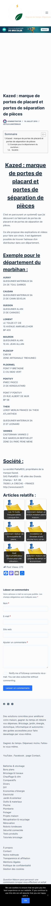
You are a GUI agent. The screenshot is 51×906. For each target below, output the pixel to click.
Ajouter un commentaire (15, 642)
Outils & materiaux (12, 124)
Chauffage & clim (12, 776)
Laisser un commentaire (18, 688)
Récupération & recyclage (16, 819)
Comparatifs (9, 780)
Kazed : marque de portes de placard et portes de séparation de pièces (24, 140)
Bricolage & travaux (13, 773)
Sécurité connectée (13, 830)
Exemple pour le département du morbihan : (24, 145)
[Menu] (47, 12)
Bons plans (8, 769)
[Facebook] (4, 704)
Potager (7, 812)
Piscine (6, 805)
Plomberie (8, 808)
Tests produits (10, 833)
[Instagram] (12, 704)
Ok (25, 900)
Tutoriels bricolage (12, 837)
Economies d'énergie (14, 791)
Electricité (8, 794)
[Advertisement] (25, 59)
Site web (7, 629)
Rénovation (9, 823)
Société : (15, 150)
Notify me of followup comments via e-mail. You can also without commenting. (24, 677)
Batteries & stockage (13, 766)
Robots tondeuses (12, 826)
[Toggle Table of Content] (42, 134)
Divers (6, 783)
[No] (47, 895)
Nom (6, 603)
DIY (5, 787)
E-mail (7, 616)
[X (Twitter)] (8, 704)
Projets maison (10, 815)
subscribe (25, 677)
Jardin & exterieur (12, 798)
